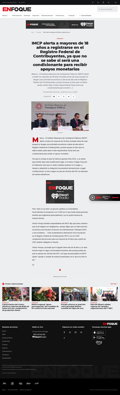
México (4, 15)
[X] (98, 2)
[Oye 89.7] (20, 383)
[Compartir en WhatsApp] (54, 96)
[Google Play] (99, 337)
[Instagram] (103, 2)
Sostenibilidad (86, 15)
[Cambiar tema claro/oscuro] (116, 2)
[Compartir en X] (64, 96)
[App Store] (99, 332)
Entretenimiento (47, 15)
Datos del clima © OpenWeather (9, 373)
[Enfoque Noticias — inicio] (17, 9)
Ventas (4, 390)
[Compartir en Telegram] (69, 96)
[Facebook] (93, 2)
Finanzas (27, 15)
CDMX (3, 334)
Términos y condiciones (25, 390)
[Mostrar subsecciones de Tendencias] (65, 16)
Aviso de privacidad (13, 390)
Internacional (17, 15)
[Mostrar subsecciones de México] (9, 16)
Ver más (113, 284)
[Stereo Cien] (28, 383)
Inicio (32, 32)
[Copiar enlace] (73, 96)
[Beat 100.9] (12, 383)
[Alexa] (99, 342)
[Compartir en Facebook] (59, 96)
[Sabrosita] (36, 383)
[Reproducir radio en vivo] (93, 197)
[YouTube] (108, 2)
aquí (46, 331)
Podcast (71, 15)
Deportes (35, 15)
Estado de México (7, 338)
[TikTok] (64, 338)
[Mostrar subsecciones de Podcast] (76, 16)
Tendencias (59, 15)
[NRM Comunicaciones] (4, 383)
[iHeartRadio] (39, 336)
